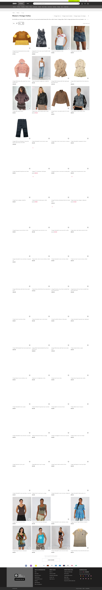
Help (35, 571)
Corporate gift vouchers (68, 575)
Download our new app (74, 0)
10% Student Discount (38, 578)
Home (14, 12)
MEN (28, 3)
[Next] (88, 16)
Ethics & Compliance (38, 584)
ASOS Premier (37, 577)
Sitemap (36, 580)
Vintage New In (57, 16)
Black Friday (66, 577)
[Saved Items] (85, 3)
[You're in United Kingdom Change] (87, 1)
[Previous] (52, 16)
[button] (80, 575)
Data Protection (37, 582)
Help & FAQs (83, 0)
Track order (37, 573)
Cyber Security (52, 578)
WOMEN (21, 3)
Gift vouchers (66, 573)
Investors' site (52, 577)
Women (18, 12)
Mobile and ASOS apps (68, 571)
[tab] (14, 6)
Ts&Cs (84, 588)
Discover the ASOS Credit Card (69, 580)
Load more (51, 560)
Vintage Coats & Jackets (67, 16)
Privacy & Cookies (79, 588)
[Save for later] (29, 48)
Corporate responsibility (54, 575)
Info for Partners (67, 578)
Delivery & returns (38, 575)
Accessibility (87, 588)
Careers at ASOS (52, 573)
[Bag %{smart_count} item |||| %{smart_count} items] (87, 3)
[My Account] (82, 3)
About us (51, 571)
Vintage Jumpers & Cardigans (80, 16)
